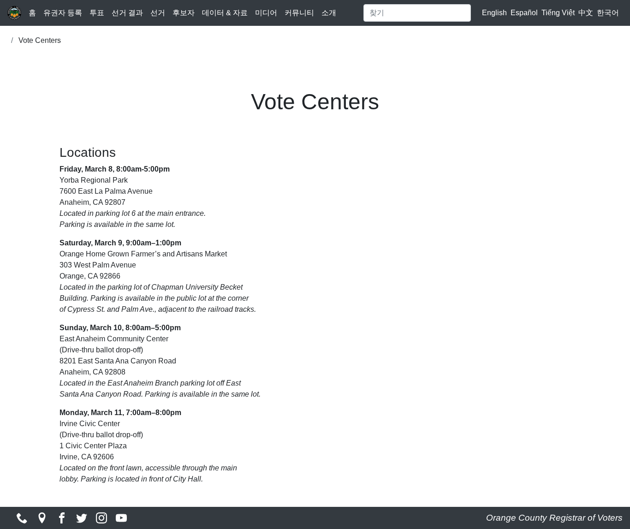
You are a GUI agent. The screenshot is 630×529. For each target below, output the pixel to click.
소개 (328, 13)
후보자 (183, 13)
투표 (96, 13)
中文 (585, 13)
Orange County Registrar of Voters (554, 518)
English (494, 13)
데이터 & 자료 (225, 13)
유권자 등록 (62, 13)
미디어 (266, 13)
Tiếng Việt (558, 13)
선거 (157, 13)
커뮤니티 (299, 13)
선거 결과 (127, 13)
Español (524, 13)
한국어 (608, 13)
